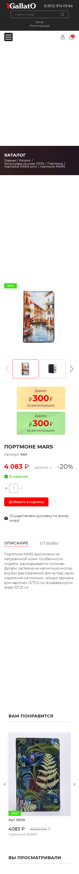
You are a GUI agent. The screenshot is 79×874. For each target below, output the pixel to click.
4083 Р (16, 829)
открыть (35, 774)
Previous (4, 784)
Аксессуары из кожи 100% (24, 164)
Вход (39, 22)
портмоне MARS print (20, 166)
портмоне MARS (22, 834)
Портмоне (55, 164)
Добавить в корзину (26, 502)
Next (75, 784)
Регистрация (40, 26)
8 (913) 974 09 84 (58, 6)
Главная (10, 160)
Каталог (25, 160)
